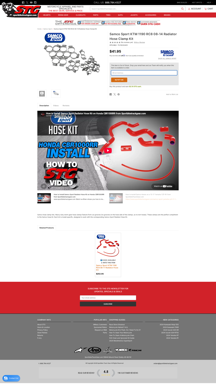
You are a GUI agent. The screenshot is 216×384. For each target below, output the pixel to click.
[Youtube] (31, 2)
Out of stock (108, 248)
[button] (11, 378)
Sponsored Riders (100, 327)
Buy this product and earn (126, 86)
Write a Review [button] (139, 42)
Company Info (44, 320)
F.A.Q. (39, 338)
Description (44, 105)
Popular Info (100, 320)
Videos (56, 105)
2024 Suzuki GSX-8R (171, 330)
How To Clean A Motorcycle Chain (121, 335)
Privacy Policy (42, 330)
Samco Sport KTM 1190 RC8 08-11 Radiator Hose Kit (107, 267)
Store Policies (42, 333)
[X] (27, 2)
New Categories (171, 320)
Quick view (106, 244)
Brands (167, 15)
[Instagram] (35, 2)
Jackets (134, 15)
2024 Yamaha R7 (172, 335)
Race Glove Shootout (117, 324)
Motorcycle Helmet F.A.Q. (118, 327)
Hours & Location (43, 327)
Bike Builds (182, 2)
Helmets (47, 15)
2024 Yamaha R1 (172, 338)
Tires (108, 15)
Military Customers (100, 324)
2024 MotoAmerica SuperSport (120, 341)
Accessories (151, 15)
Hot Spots (197, 2)
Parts (96, 15)
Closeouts (81, 15)
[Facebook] (23, 2)
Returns (40, 335)
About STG (41, 324)
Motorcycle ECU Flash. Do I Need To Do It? (125, 330)
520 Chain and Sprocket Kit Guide (121, 338)
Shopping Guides (117, 320)
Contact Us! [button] (13, 378)
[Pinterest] (118, 94)
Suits (120, 15)
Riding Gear (63, 15)
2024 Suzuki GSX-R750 (170, 333)
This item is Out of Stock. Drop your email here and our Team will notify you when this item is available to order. (142, 66)
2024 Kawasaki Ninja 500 (169, 324)
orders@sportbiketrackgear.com (165, 363)
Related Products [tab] (46, 228)
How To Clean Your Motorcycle (120, 333)
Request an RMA (101, 330)
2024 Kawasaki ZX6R (171, 327)
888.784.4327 (113, 2)
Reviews (66, 105)
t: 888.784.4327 (45, 363)
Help (209, 2)
